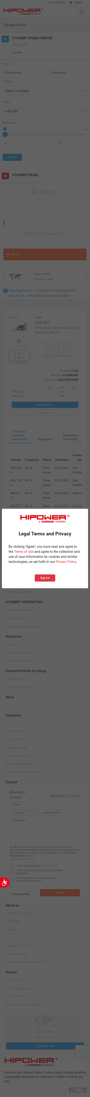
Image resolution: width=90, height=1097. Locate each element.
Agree (45, 577)
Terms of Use (23, 552)
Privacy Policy (66, 562)
